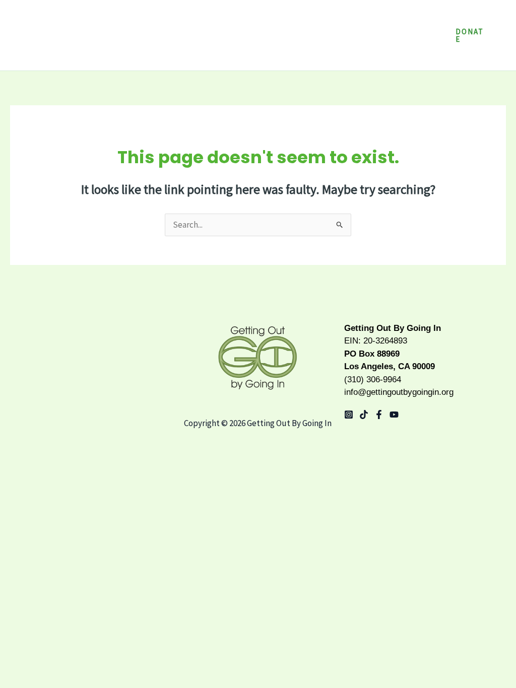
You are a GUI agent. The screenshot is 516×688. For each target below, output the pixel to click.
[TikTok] (363, 414)
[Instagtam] (348, 414)
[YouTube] (394, 414)
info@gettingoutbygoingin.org (399, 392)
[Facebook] (378, 414)
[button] (379, 17)
